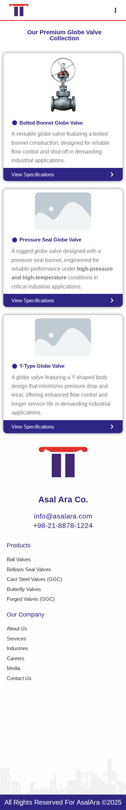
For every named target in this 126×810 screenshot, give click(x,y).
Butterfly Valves (24, 589)
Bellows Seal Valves (29, 569)
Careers (16, 658)
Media (13, 668)
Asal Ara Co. (63, 499)
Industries (17, 648)
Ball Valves (19, 559)
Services (16, 638)
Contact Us (19, 678)
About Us (17, 628)
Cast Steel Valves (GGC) (34, 579)
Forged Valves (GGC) (31, 599)
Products (19, 545)
